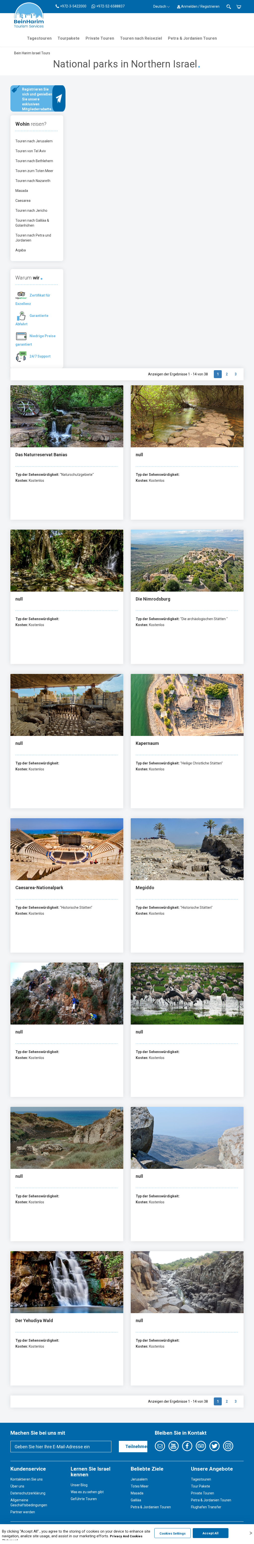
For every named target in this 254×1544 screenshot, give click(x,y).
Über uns (17, 1486)
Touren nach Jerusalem (34, 141)
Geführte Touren (84, 1499)
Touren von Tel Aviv (30, 151)
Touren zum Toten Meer (34, 171)
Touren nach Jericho (31, 210)
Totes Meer (140, 1486)
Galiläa (136, 1500)
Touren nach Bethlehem (34, 161)
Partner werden (22, 1512)
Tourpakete (69, 38)
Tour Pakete (200, 1486)
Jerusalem (139, 1479)
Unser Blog (79, 1485)
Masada (21, 191)
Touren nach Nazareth (32, 181)
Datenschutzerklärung (27, 1493)
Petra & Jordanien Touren (192, 38)
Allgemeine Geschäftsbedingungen (28, 1502)
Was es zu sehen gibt (87, 1492)
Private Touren (100, 38)
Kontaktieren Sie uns (26, 1479)
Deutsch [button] (159, 6)
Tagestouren (39, 38)
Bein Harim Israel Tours (32, 53)
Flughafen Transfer (206, 1507)
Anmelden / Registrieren (200, 6)
